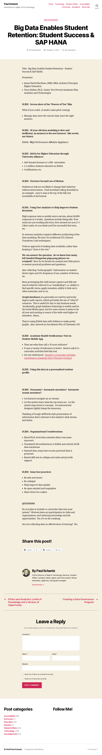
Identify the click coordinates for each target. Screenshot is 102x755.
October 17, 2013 (53, 50)
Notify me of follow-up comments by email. (39, 674)
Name (25, 654)
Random (7, 725)
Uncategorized (51, 20)
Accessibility (85, 4)
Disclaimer (76, 7)
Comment (26, 634)
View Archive (38, 585)
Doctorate (66, 7)
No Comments (70, 50)
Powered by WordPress (33, 749)
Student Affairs (72, 4)
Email (54, 654)
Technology (59, 4)
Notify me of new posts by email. (36, 679)
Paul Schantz (11, 4)
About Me (86, 7)
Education (8, 722)
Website (25, 664)
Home (51, 4)
